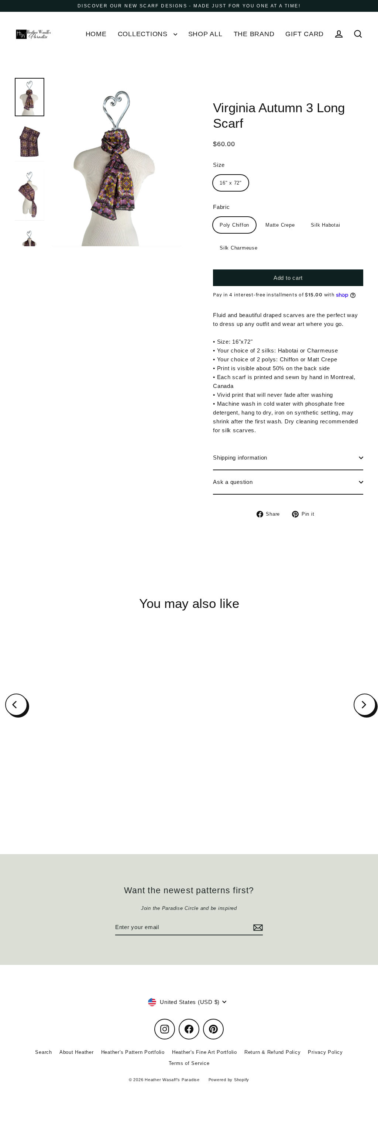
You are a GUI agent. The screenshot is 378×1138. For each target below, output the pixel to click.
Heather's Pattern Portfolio (133, 1052)
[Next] (365, 705)
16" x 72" (231, 183)
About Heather (76, 1052)
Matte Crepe (280, 225)
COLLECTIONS (144, 34)
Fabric (221, 207)
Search (43, 1052)
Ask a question (233, 482)
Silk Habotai (325, 225)
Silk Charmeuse (239, 248)
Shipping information (240, 457)
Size (219, 165)
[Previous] (16, 705)
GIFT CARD (304, 34)
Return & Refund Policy (272, 1052)
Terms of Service (189, 1063)
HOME (96, 34)
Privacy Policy (325, 1052)
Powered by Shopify (229, 1079)
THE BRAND (254, 34)
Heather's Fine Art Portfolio (204, 1052)
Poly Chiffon (234, 225)
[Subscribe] (257, 927)
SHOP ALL (205, 34)
